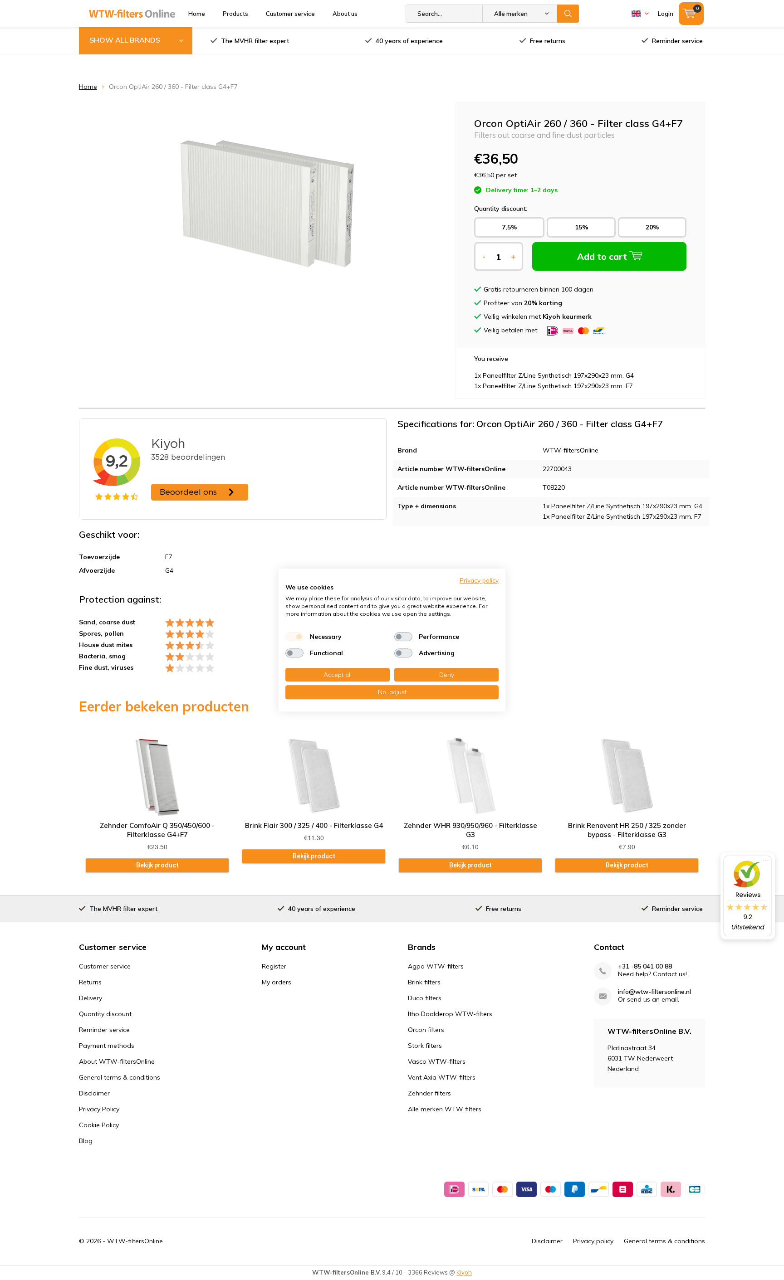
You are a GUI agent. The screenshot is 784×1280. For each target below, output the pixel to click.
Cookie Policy (99, 1125)
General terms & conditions (119, 1077)
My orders (276, 982)
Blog (86, 1141)
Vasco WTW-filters (437, 1061)
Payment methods (106, 1046)
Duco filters (424, 998)
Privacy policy (593, 1241)
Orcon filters (426, 1030)
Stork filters (425, 1046)
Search (568, 14)
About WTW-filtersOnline (117, 1061)
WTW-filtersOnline (135, 1241)
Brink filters (424, 982)
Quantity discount (105, 1014)
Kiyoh (464, 1272)
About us (345, 13)
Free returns (547, 41)
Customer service (290, 13)
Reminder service (677, 41)
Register (274, 966)
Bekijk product (157, 865)
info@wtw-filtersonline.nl (654, 992)
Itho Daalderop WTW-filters (450, 1014)
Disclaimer (94, 1093)
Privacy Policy (99, 1109)
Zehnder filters (429, 1093)
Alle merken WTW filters (444, 1109)
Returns (90, 982)
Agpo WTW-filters (436, 966)
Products (235, 13)
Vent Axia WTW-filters (441, 1077)
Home (196, 13)
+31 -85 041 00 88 (645, 966)
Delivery (90, 998)
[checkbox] (294, 636)
